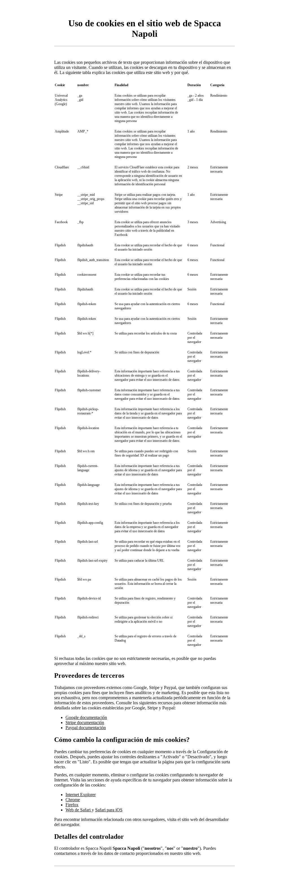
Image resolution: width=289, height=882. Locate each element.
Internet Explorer (80, 794)
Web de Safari (78, 809)
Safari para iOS (108, 809)
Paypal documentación (85, 727)
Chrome (72, 799)
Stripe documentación (84, 722)
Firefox (71, 804)
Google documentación (86, 717)
